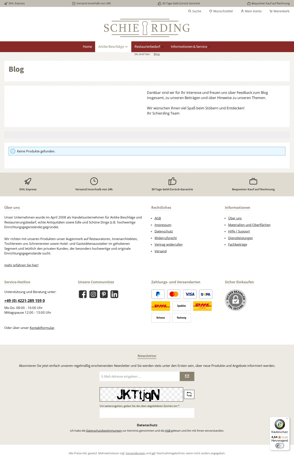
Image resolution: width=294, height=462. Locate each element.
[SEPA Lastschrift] (205, 294)
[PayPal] (158, 294)
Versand (161, 251)
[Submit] (187, 376)
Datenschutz (164, 231)
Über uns (235, 218)
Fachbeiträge (237, 244)
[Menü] (287, 419)
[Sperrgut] (181, 306)
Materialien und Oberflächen (249, 225)
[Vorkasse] (160, 318)
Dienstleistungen (240, 238)
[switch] (279, 445)
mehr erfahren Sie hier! (21, 265)
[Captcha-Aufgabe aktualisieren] (189, 394)
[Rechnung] (181, 318)
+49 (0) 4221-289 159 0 (24, 300)
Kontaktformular (42, 328)
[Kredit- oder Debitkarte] (182, 294)
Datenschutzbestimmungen (104, 431)
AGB (158, 218)
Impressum (163, 225)
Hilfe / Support (239, 231)
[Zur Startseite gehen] (147, 28)
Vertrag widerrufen (169, 244)
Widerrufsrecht (166, 238)
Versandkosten (135, 453)
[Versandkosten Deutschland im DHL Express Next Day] (202, 306)
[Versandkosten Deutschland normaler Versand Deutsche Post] (160, 306)
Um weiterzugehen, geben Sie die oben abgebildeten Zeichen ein (139, 406)
